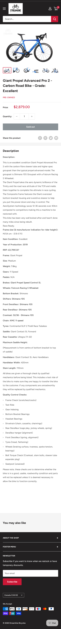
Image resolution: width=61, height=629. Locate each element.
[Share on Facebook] (40, 138)
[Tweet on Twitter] (51, 138)
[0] (56, 8)
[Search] (54, 19)
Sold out (30, 126)
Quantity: (7, 116)
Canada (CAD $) (11, 595)
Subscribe (12, 581)
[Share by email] (56, 138)
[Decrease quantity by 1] (17, 116)
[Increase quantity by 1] (32, 116)
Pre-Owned (9, 97)
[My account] (50, 8)
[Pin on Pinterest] (45, 138)
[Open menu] (4, 8)
